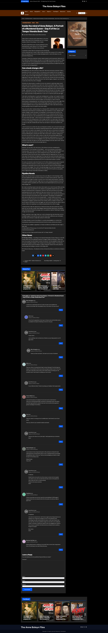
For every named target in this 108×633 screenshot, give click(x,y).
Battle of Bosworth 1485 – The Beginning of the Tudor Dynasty (61, 618)
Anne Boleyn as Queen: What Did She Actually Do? (43, 287)
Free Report (55, 11)
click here (34, 228)
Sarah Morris (31, 331)
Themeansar (63, 631)
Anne (43, 11)
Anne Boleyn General (27, 22)
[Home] (22, 13)
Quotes (69, 11)
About (26, 11)
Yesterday (24, 58)
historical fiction (42, 34)
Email (23, 580)
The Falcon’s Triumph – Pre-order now (57, 287)
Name (23, 576)
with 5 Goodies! (77, 38)
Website (24, 584)
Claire (29, 316)
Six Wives (80, 603)
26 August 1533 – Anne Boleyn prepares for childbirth (28, 288)
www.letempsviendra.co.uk (28, 229)
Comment (24, 559)
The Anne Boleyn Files (54, 6)
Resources (62, 11)
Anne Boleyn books (34, 34)
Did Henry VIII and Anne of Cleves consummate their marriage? (77, 618)
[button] (86, 13)
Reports (49, 11)
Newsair (57, 631)
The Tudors (59, 603)
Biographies (37, 11)
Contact (27, 14)
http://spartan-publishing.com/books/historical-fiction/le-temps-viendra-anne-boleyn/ (42, 222)
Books (31, 11)
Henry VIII (75, 603)
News (37, 22)
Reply (61, 309)
